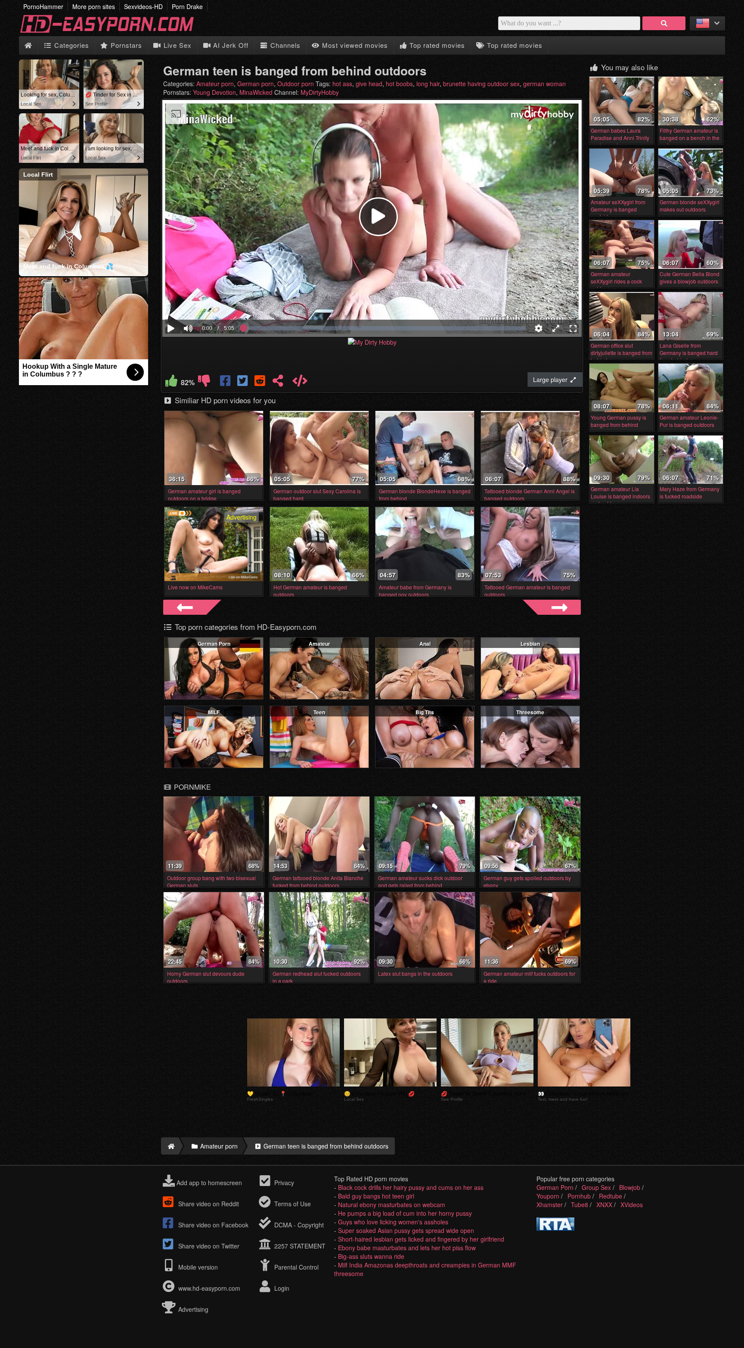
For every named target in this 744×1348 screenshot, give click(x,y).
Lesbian (530, 644)
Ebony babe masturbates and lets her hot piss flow (407, 1247)
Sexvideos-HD (143, 6)
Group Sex (596, 1187)
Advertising (192, 1309)
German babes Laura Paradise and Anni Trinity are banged (620, 138)
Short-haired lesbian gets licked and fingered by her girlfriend (421, 1239)
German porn (255, 83)
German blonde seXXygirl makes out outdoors (689, 205)
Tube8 (579, 1204)
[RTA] (555, 1228)
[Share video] (277, 382)
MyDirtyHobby (320, 92)
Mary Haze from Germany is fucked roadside (689, 492)
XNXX (604, 1204)
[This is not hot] (204, 382)
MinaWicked (256, 92)
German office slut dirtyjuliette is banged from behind (621, 353)
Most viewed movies (354, 45)
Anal (425, 644)
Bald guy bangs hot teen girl (376, 1196)
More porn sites (93, 6)
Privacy (283, 1182)
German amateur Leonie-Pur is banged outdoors (689, 421)
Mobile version (197, 1267)
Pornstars (125, 45)
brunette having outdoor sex (481, 83)
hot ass (342, 83)
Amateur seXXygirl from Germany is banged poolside (618, 209)
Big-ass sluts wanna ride (371, 1256)
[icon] (28, 45)
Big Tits (424, 712)
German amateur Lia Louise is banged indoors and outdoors (620, 496)
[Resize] (555, 328)
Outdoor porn (295, 83)
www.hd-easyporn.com (209, 1288)
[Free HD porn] (113, 32)
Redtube (610, 1196)
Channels (284, 45)
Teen (319, 712)
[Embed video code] (299, 382)
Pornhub (579, 1196)
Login (281, 1288)
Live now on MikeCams (195, 587)
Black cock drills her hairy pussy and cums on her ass (411, 1187)
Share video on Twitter (208, 1246)
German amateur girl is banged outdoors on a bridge (204, 494)
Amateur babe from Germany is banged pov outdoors (415, 590)
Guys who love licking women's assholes (393, 1221)
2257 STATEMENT (299, 1246)
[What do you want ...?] (663, 23)
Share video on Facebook (212, 1224)
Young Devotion (214, 92)
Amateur (319, 644)
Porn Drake (187, 6)
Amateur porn (215, 83)
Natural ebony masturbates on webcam (391, 1204)
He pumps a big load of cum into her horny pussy (405, 1213)
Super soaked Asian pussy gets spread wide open (406, 1230)
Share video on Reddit (208, 1203)
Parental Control (296, 1267)
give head (369, 83)
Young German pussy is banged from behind (618, 421)
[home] (170, 1146)
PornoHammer (43, 6)
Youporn (547, 1196)
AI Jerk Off (229, 45)
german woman (544, 83)
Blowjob (629, 1187)
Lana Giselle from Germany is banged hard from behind (689, 353)
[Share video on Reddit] (260, 382)
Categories (70, 45)
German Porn (214, 644)
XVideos (631, 1204)
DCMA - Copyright (298, 1224)
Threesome (530, 712)
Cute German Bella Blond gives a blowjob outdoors (689, 277)
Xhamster (549, 1204)
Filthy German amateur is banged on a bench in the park (689, 138)
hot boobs (399, 83)
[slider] (203, 302)
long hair (428, 83)
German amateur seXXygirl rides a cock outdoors (616, 281)
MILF (214, 712)
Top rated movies (436, 45)
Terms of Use (292, 1203)
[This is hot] (171, 382)
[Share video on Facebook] (226, 382)
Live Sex (176, 45)
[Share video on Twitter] (243, 382)
